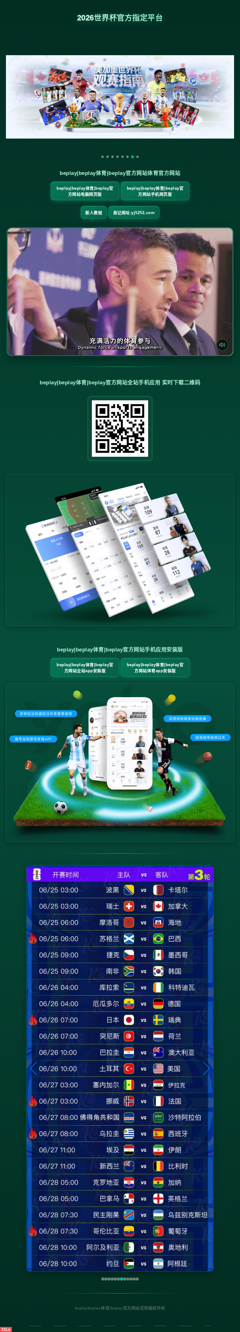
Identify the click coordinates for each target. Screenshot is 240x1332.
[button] (34, 1068)
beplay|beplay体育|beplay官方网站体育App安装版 (155, 667)
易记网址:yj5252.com (134, 212)
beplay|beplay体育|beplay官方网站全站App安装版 (85, 667)
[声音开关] (222, 345)
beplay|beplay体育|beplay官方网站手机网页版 (155, 191)
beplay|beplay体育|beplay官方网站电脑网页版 (85, 191)
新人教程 (93, 212)
